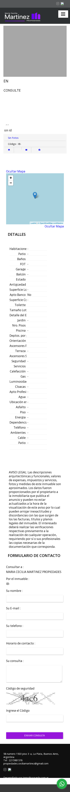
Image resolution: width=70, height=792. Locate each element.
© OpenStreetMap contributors (50, 223)
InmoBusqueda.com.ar (35, 777)
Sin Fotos (13, 137)
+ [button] (11, 178)
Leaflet (33, 223)
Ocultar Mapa (15, 171)
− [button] (11, 183)
